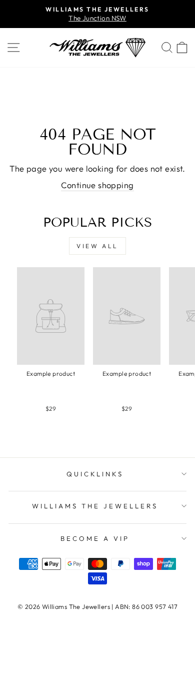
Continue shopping (97, 185)
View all (97, 246)
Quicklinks (95, 474)
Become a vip (95, 538)
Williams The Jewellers (95, 506)
